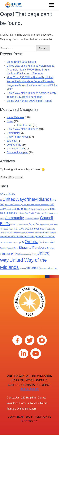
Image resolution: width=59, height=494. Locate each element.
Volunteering (14, 144)
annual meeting (41, 209)
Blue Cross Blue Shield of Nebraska (30, 213)
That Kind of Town (9, 253)
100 (54, 200)
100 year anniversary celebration (36, 205)
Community (13, 133)
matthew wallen (34, 233)
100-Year (12, 140)
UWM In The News (18, 136)
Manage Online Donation (21, 408)
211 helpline (19, 208)
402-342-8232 (29, 389)
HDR (16, 229)
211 (9, 208)
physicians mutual (47, 242)
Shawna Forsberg (32, 247)
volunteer (32, 267)
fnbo (1, 229)
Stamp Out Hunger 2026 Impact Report (29, 100)
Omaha (31, 241)
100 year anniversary (11, 204)
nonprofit (20, 242)
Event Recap (24, 125)
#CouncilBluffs (7, 194)
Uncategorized (15, 148)
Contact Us (13, 397)
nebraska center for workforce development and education (27, 236)
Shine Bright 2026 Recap (21, 61)
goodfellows (8, 229)
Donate (42, 397)
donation (45, 224)
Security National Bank (9, 248)
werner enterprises (49, 268)
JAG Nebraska (33, 228)
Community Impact (17, 152)
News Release (15, 117)
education (54, 224)
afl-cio (30, 209)
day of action (23, 224)
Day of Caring (35, 224)
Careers (24, 403)
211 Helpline (28, 397)
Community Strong (32, 218)
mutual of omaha (48, 232)
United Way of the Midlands (22, 129)
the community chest (27, 254)
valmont (23, 268)
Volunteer (12, 403)
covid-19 (13, 224)
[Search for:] (18, 48)
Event (10, 121)
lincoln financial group (18, 233)
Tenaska (50, 248)
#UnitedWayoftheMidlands (26, 199)
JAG (21, 228)
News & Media (38, 403)
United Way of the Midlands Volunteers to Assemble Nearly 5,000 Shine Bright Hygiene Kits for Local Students (30, 69)
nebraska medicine (7, 242)
